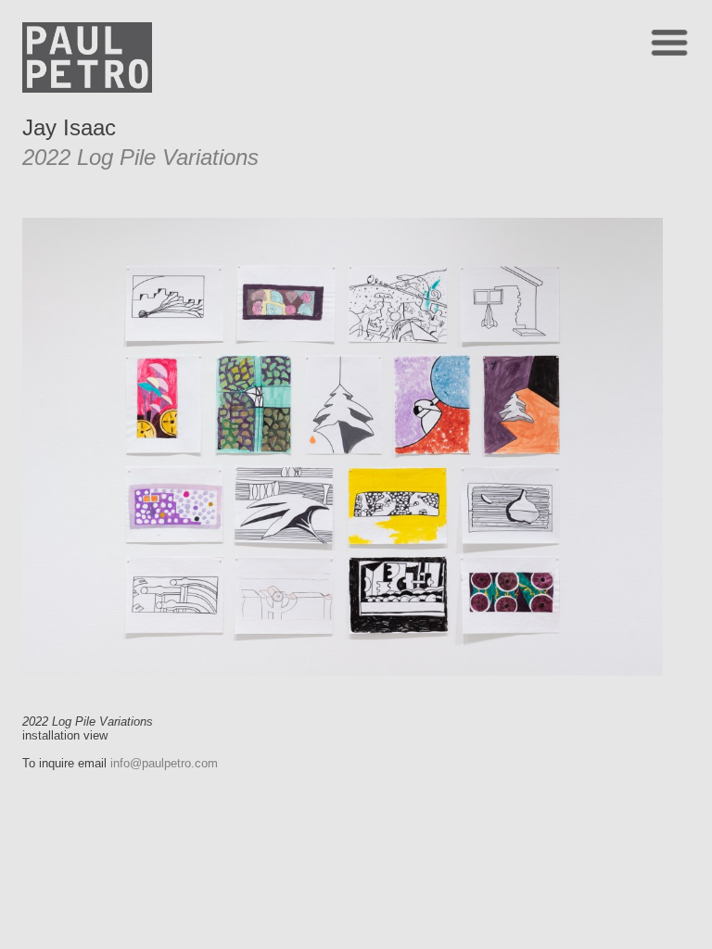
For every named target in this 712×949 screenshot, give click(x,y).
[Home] (87, 87)
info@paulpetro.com (164, 763)
